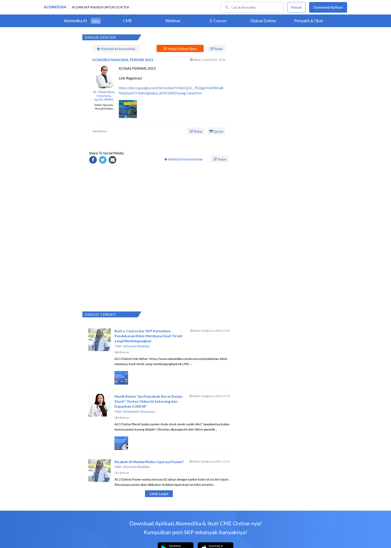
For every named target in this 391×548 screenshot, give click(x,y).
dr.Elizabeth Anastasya (139, 411)
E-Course (218, 20)
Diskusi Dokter (263, 20)
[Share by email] (113, 160)
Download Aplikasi (328, 7)
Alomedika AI (75, 20)
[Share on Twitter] (103, 160)
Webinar (173, 20)
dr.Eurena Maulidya (136, 346)
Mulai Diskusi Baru (182, 48)
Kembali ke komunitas (117, 48)
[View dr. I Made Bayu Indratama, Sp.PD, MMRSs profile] (104, 77)
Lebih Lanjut (159, 493)
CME (127, 20)
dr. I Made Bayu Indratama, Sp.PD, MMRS (104, 95)
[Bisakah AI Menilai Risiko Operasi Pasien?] (99, 470)
